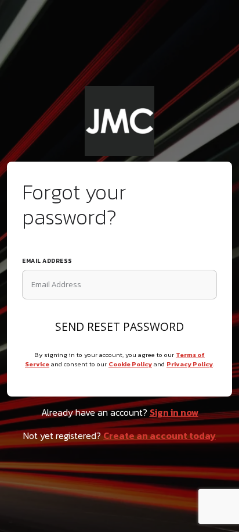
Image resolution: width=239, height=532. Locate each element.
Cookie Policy (130, 364)
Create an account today (159, 435)
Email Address (47, 260)
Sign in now (174, 412)
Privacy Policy (189, 364)
